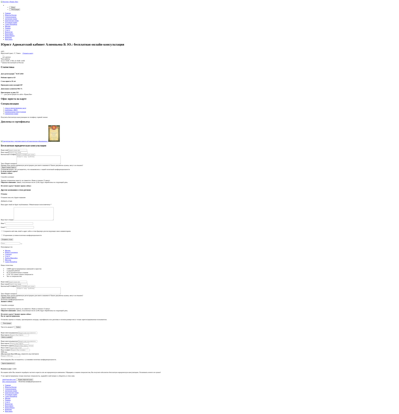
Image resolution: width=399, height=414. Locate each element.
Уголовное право (11, 22)
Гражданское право (12, 21)
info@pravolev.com (8, 379)
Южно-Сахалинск (11, 252)
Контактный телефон (8, 154)
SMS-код (20, 353)
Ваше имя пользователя (9, 333)
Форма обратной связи (25, 379)
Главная (8, 13)
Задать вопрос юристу (9, 167)
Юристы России (11, 15)
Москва (7, 26)
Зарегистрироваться (8, 363)
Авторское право (11, 19)
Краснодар (9, 32)
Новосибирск (10, 35)
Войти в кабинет (7, 337)
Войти (18, 327)
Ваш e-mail (4, 348)
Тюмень (8, 28)
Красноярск (9, 34)
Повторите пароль (7, 345)
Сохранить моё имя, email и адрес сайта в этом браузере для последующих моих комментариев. (37, 231)
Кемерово (8, 37)
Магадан (8, 260)
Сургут (7, 30)
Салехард (8, 254)
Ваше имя (4, 150)
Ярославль (8, 39)
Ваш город (4, 152)
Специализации (10, 17)
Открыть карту (27, 53)
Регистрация (15, 9)
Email (3, 227)
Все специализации (9, 381)
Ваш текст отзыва (7, 220)
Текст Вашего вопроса (9, 163)
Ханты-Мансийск (11, 258)
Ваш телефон (5, 350)
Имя (3, 223)
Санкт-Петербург (11, 24)
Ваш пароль (5, 335)
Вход (13, 7)
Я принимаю (22, 235)
